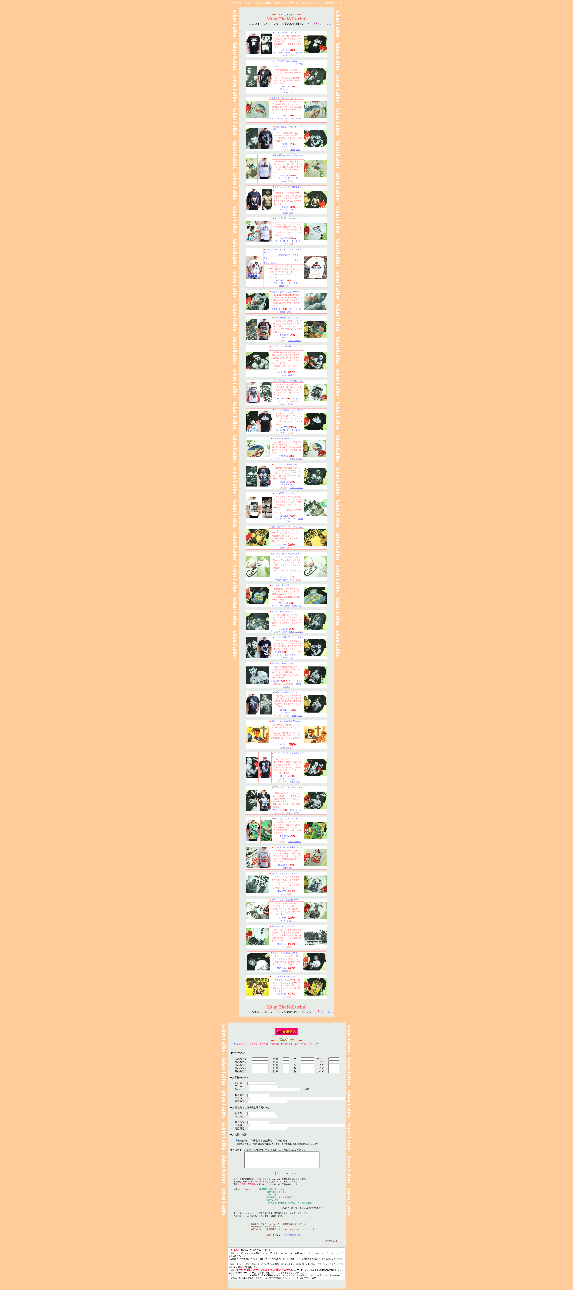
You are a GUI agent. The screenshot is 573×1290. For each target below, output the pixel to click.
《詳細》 (289, 312)
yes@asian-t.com (292, 1234)
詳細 (291, 55)
